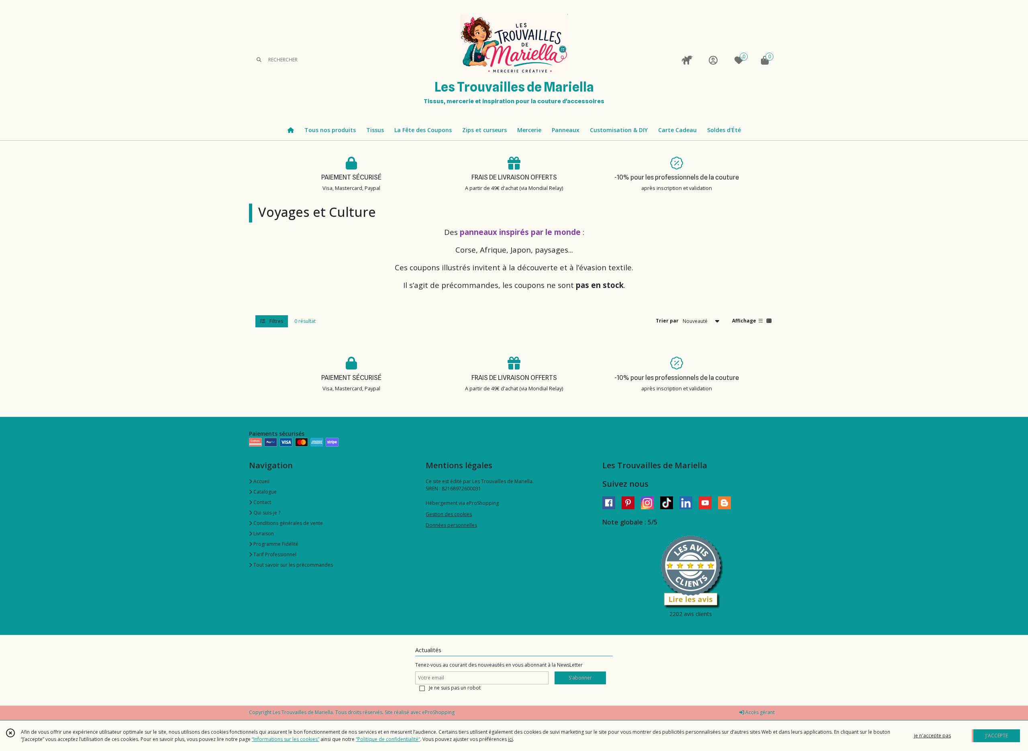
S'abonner (580, 677)
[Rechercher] (259, 60)
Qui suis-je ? (266, 512)
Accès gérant (759, 712)
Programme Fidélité (275, 544)
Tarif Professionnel (274, 554)
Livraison (263, 533)
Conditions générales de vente (287, 523)
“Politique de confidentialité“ (388, 739)
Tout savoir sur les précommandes (292, 564)
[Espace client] (713, 60)
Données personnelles (451, 525)
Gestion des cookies (449, 514)
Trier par (667, 320)
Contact (261, 502)
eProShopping (438, 712)
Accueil (260, 481)
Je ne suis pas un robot (455, 687)
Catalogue (264, 491)
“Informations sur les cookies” (285, 739)
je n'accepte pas (932, 735)
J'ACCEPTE (996, 735)
